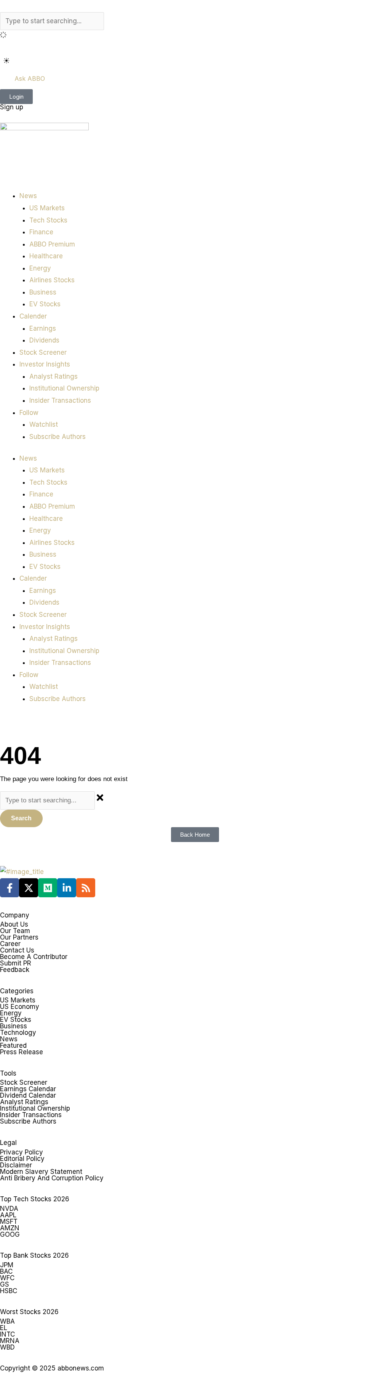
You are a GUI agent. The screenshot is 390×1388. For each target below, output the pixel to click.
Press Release (21, 1052)
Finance (41, 232)
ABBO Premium (52, 244)
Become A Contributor (33, 957)
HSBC (8, 1291)
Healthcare (46, 256)
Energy (40, 268)
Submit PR (15, 963)
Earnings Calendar (28, 1089)
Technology (18, 1032)
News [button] (28, 196)
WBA (7, 1321)
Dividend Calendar (28, 1095)
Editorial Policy (22, 1158)
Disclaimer (16, 1165)
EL (3, 1328)
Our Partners (19, 937)
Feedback (14, 969)
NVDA (9, 1208)
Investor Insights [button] (44, 364)
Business (42, 292)
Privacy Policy (21, 1152)
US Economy (19, 1006)
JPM (6, 1265)
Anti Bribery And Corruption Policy (52, 1178)
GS (4, 1284)
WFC (7, 1278)
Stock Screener (43, 352)
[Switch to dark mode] (6, 60)
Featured (13, 1045)
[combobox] (52, 21)
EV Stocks (45, 304)
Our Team (15, 931)
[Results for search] (195, 36)
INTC (7, 1334)
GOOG (10, 1234)
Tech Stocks (48, 220)
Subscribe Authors (57, 436)
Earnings (42, 328)
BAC (6, 1271)
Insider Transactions (60, 400)
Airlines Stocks (52, 280)
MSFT (9, 1221)
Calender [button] (33, 316)
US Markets (47, 208)
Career (10, 944)
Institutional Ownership (64, 388)
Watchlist (43, 424)
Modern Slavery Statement (41, 1171)
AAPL (8, 1215)
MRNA (9, 1341)
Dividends (44, 340)
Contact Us (17, 950)
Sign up (11, 107)
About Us (14, 924)
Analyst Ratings (53, 376)
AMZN (9, 1228)
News (9, 1039)
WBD (7, 1347)
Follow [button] (28, 412)
